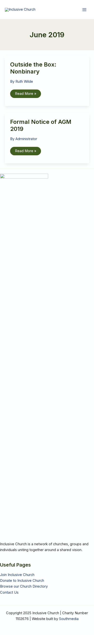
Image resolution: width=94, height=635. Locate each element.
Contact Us (9, 592)
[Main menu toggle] (84, 9)
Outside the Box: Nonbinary (33, 68)
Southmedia (69, 619)
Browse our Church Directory (24, 586)
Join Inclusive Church (17, 575)
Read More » (25, 94)
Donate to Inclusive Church (22, 580)
